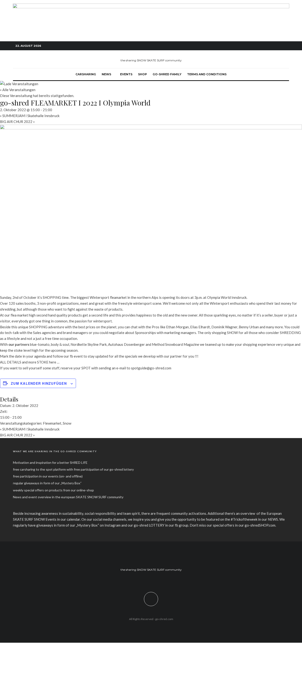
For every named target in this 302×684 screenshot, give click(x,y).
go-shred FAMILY (167, 74)
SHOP (142, 74)
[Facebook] (264, 46)
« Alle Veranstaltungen (17, 90)
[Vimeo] (278, 46)
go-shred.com (164, 619)
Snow (67, 423)
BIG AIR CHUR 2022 (17, 121)
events (126, 74)
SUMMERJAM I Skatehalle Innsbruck (29, 116)
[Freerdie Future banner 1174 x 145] (151, 6)
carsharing (86, 74)
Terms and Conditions (206, 74)
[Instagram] (271, 46)
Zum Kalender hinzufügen (39, 383)
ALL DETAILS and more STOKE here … (29, 362)
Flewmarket (52, 423)
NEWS (106, 74)
